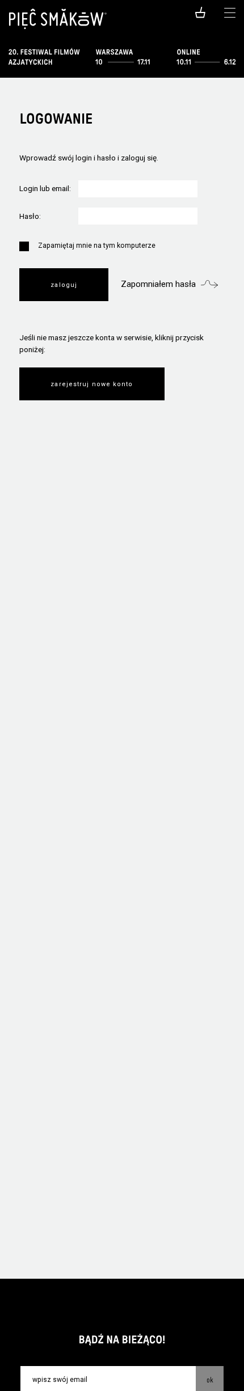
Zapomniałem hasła (158, 284)
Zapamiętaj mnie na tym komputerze (96, 246)
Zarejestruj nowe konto (92, 384)
